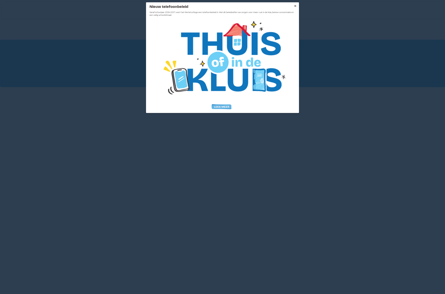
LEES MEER (221, 106)
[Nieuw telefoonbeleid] (222, 61)
